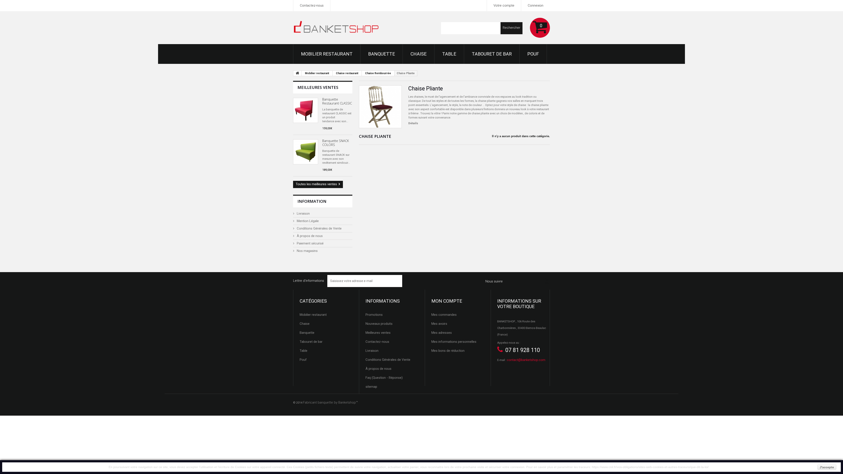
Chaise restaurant (347, 73)
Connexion (535, 5)
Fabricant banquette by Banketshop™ (330, 402)
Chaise (419, 54)
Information (311, 201)
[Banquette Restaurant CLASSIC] (305, 110)
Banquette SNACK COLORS (335, 142)
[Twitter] (526, 281)
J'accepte (827, 467)
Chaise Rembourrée (378, 73)
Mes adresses (441, 333)
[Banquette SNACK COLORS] (305, 151)
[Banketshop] (336, 28)
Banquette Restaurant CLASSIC (337, 101)
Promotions (374, 315)
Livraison (303, 213)
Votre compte (504, 5)
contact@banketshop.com (526, 360)
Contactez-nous (312, 5)
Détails (413, 123)
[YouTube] (547, 281)
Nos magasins (307, 251)
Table (449, 54)
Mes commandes (444, 315)
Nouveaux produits (379, 324)
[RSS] (536, 281)
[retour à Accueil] (297, 73)
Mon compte (446, 301)
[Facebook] (516, 281)
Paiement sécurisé (310, 243)
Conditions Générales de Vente (319, 228)
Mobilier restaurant (327, 54)
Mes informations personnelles (453, 342)
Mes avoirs (439, 324)
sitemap (371, 387)
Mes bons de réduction (448, 351)
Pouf (533, 54)
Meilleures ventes (317, 87)
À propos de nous (309, 236)
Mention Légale (307, 221)
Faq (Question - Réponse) (384, 378)
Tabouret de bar (492, 54)
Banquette (381, 54)
